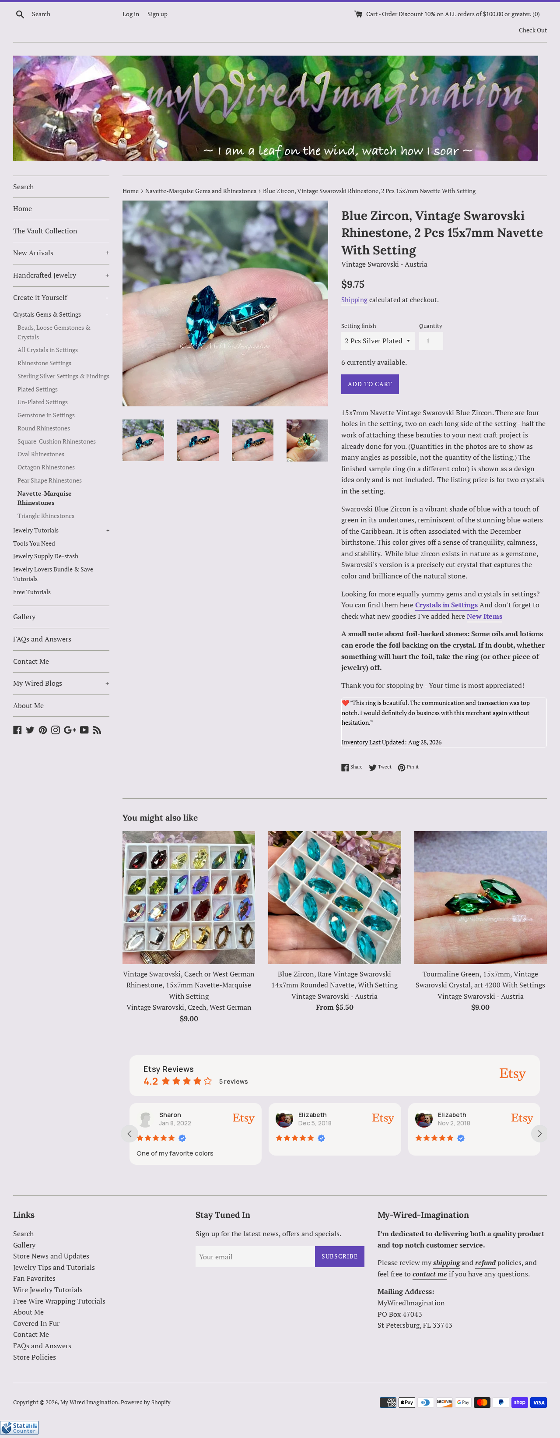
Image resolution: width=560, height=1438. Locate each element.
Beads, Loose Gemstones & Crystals (54, 332)
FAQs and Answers (42, 639)
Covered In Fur (36, 1323)
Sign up (157, 14)
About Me (28, 705)
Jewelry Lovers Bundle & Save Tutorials (53, 574)
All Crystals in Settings (48, 350)
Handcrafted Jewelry (61, 275)
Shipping (354, 299)
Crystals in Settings (446, 605)
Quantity (430, 326)
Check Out (533, 30)
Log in (130, 14)
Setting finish (358, 326)
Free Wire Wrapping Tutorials (59, 1301)
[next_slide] (540, 1133)
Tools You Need (34, 543)
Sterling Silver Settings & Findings (63, 376)
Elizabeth (312, 1114)
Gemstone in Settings (46, 415)
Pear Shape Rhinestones (50, 480)
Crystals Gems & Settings (60, 314)
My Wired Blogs (61, 683)
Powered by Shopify (146, 1402)
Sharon (170, 1114)
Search (23, 186)
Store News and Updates (51, 1256)
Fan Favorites (34, 1278)
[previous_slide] (129, 1133)
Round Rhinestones (44, 428)
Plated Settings (38, 389)
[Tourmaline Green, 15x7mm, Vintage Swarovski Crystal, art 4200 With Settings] (480, 897)
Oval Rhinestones (41, 454)
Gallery (24, 616)
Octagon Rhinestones (46, 467)
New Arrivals (61, 252)
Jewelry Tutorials (61, 530)
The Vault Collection (45, 231)
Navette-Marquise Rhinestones (45, 498)
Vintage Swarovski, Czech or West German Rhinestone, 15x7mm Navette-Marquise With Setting (189, 985)
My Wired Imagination (89, 1402)
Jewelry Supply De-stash (45, 556)
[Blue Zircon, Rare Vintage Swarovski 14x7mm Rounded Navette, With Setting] (334, 897)
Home (22, 208)
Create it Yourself (60, 297)
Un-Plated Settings (43, 402)
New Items (484, 616)
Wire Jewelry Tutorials (48, 1289)
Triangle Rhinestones (46, 516)
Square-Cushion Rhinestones (57, 441)
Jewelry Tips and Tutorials (54, 1267)
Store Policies (34, 1357)
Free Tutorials (32, 592)
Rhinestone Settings (44, 363)
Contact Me (31, 661)
